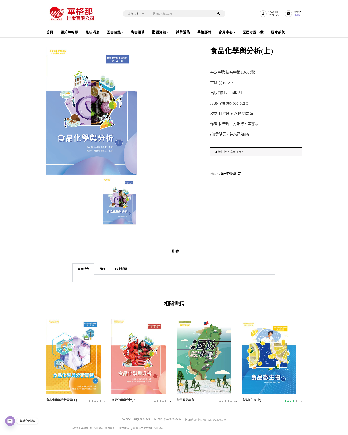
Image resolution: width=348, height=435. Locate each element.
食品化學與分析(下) (123, 400)
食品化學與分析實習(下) (61, 400)
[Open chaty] (10, 421)
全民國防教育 (185, 400)
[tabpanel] (174, 278)
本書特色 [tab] (83, 268)
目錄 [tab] (102, 268)
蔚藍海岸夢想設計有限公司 (148, 428)
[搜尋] (219, 13)
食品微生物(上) (251, 400)
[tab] (175, 251)
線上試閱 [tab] (121, 268)
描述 (175, 251)
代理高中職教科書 (229, 173)
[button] (293, 13)
